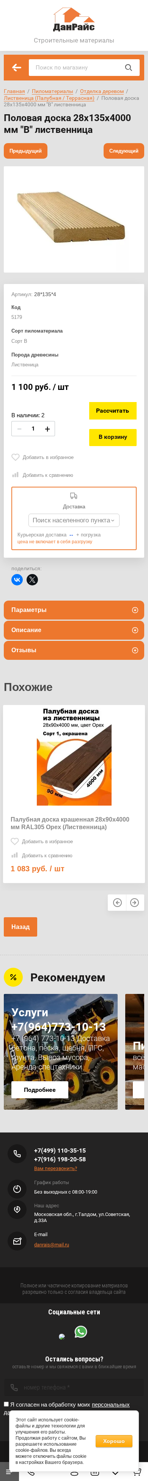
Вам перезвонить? (55, 1168)
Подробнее (40, 1089)
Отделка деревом (102, 91)
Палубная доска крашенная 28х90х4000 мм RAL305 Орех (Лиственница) (70, 823)
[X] (32, 579)
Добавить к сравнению (48, 475)
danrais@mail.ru (51, 1245)
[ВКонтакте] (17, 579)
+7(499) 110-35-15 (60, 1150)
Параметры (29, 610)
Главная (14, 91)
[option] (74, 219)
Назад (20, 927)
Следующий (124, 151)
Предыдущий (25, 151)
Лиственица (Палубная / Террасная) (49, 98)
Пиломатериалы (52, 91)
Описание (26, 630)
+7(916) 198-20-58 (60, 1159)
